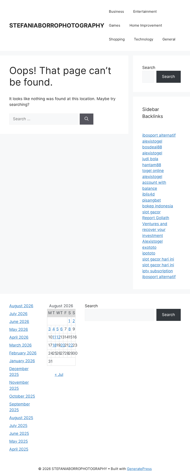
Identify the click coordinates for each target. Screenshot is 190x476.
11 (54, 337)
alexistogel (152, 141)
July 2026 (18, 313)
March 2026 (20, 345)
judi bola (150, 159)
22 (70, 345)
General (168, 39)
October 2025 (22, 396)
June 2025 (19, 433)
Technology (143, 39)
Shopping (117, 39)
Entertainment (145, 11)
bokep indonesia (157, 206)
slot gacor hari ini (158, 259)
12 (58, 337)
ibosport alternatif (159, 135)
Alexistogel (152, 241)
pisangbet (151, 200)
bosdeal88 (152, 147)
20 (62, 345)
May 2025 (18, 441)
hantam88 (151, 165)
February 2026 (23, 353)
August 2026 (21, 306)
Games (114, 25)
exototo (149, 247)
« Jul (59, 374)
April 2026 (18, 337)
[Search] (86, 119)
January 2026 (22, 361)
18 (54, 345)
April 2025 (18, 449)
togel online (153, 170)
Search (148, 67)
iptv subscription (157, 271)
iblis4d (148, 194)
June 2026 (19, 321)
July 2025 (18, 425)
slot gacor (151, 212)
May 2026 (18, 329)
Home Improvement (146, 25)
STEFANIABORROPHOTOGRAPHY (56, 25)
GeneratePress (139, 469)
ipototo (148, 253)
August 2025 (21, 417)
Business (116, 11)
